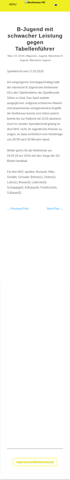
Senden (59, 431)
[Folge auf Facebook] (53, 455)
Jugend (43, 55)
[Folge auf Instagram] (60, 455)
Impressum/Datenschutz (35, 462)
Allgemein (31, 55)
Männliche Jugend (40, 60)
